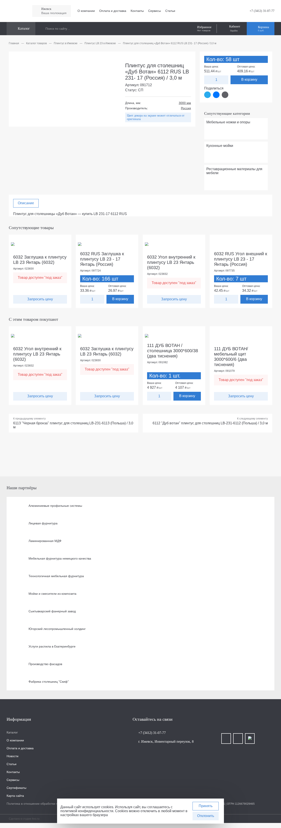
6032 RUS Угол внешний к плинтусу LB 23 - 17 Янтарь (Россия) (240, 259)
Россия (186, 108)
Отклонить (205, 816)
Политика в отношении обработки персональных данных (48, 803)
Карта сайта (15, 795)
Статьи (170, 11)
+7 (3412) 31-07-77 (262, 11)
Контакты (137, 11)
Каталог (12, 732)
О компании (86, 11)
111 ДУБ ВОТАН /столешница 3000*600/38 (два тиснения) (172, 350)
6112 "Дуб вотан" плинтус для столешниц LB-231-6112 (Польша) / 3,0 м (210, 423)
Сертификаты (16, 788)
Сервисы (154, 11)
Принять (206, 806)
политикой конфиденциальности (86, 811)
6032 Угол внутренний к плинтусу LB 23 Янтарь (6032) (171, 262)
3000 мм (185, 103)
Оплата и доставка (112, 11)
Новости (12, 756)
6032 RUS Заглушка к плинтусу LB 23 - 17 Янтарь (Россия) (102, 259)
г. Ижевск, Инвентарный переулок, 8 (166, 741)
